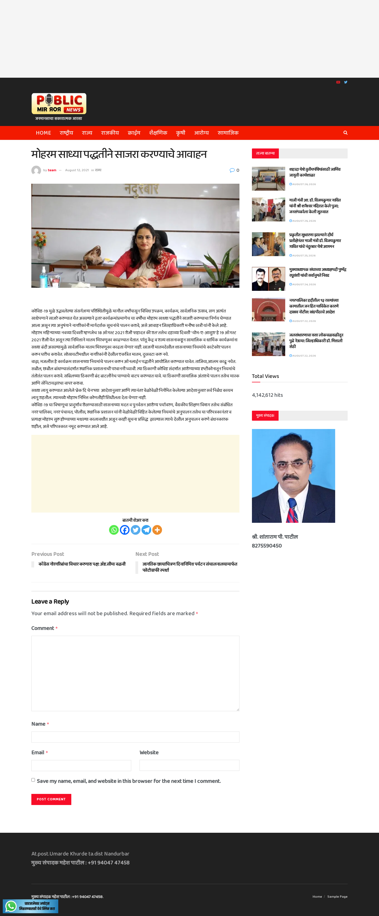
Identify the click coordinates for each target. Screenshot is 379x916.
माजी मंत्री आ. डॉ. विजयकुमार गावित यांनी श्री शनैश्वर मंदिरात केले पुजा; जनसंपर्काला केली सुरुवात (315, 206)
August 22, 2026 (304, 321)
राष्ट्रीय (66, 132)
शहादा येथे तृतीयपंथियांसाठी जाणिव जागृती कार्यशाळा (314, 172)
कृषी (180, 132)
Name (40, 724)
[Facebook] (125, 530)
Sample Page (337, 897)
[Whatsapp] (114, 530)
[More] (157, 530)
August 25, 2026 (303, 255)
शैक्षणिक (158, 132)
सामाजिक (228, 132)
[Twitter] (135, 530)
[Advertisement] (189, 39)
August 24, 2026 (304, 284)
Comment (44, 628)
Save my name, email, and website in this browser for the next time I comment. (129, 781)
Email (39, 752)
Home (43, 132)
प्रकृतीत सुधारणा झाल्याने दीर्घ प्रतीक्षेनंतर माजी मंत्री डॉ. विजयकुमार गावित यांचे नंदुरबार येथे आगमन (315, 241)
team (52, 170)
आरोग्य (201, 132)
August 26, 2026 (304, 184)
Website (149, 752)
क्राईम (134, 132)
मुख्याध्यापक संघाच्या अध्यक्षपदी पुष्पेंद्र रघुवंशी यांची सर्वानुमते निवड (317, 272)
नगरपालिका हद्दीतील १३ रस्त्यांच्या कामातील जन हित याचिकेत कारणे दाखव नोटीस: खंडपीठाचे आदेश (313, 306)
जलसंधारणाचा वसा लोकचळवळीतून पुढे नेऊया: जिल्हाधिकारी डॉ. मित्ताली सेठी (316, 341)
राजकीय (110, 132)
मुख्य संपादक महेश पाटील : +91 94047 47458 (67, 897)
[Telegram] (146, 530)
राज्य (87, 132)
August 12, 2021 (77, 170)
